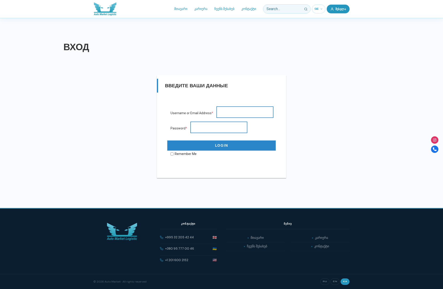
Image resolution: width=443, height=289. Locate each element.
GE (316, 8)
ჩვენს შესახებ (224, 9)
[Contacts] (434, 149)
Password (179, 128)
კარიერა (200, 9)
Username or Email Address (192, 113)
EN (335, 281)
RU (325, 281)
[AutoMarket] (105, 9)
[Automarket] (434, 140)
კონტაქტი (248, 9)
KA (345, 281)
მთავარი (180, 9)
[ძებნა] (306, 9)
